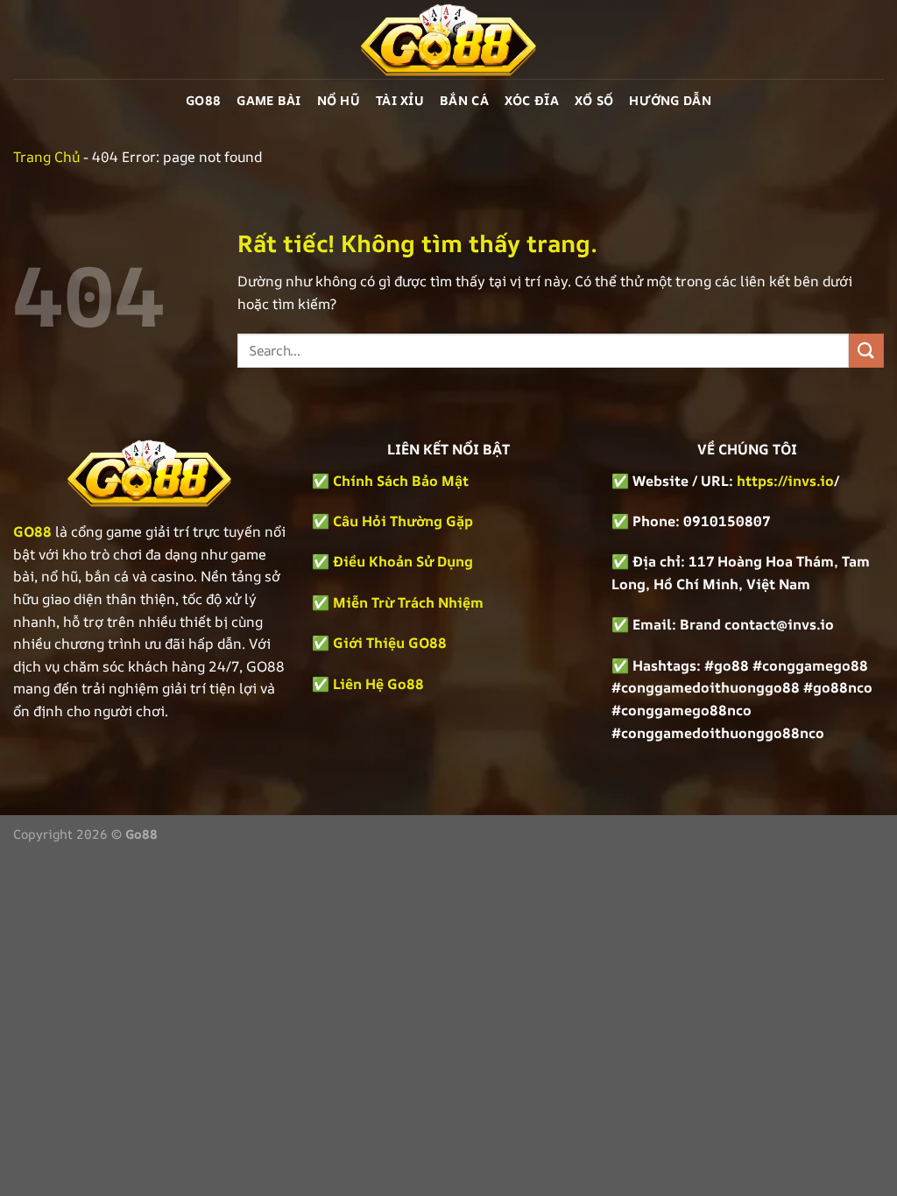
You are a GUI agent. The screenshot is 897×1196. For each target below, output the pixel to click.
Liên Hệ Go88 (378, 683)
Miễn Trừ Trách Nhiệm (408, 602)
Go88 (203, 100)
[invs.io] (448, 39)
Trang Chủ (46, 156)
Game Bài (268, 100)
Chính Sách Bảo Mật (399, 480)
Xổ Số (594, 100)
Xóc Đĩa (532, 100)
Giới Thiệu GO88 (390, 642)
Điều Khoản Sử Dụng (403, 561)
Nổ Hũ (338, 100)
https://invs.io (785, 480)
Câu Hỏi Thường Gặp (403, 521)
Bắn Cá (464, 100)
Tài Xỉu (400, 100)
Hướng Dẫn (670, 100)
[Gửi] (866, 351)
